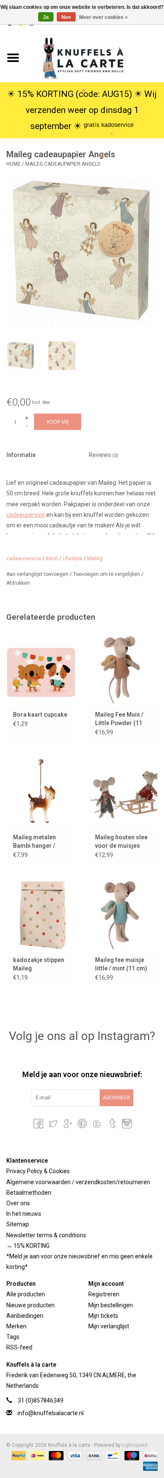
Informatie (21, 454)
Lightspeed (135, 1445)
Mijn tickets (103, 1315)
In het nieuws (23, 1213)
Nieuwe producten (30, 1305)
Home (13, 164)
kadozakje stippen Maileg (38, 964)
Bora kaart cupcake (40, 714)
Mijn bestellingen (110, 1305)
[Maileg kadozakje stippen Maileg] (41, 914)
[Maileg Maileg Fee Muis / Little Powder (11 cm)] (123, 669)
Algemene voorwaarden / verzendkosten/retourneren (78, 1182)
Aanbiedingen (24, 1315)
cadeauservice (25, 514)
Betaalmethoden (28, 1192)
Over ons (18, 1203)
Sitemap (17, 1224)
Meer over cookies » (103, 17)
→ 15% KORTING (28, 1245)
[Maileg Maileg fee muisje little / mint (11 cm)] (123, 914)
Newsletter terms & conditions (46, 1235)
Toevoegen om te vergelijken (107, 574)
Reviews (103, 454)
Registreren (103, 1294)
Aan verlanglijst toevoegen (38, 574)
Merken (16, 1326)
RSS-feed (19, 1347)
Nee (66, 17)
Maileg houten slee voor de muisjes (121, 841)
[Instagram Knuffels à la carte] (126, 1123)
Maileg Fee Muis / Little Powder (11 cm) (119, 719)
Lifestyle (72, 559)
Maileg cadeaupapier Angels (62, 164)
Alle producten (25, 1294)
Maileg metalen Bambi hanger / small (34, 842)
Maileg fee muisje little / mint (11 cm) (121, 964)
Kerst (52, 559)
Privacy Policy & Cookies (38, 1171)
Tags (12, 1336)
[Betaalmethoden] (17, 1456)
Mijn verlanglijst (108, 1326)
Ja (46, 17)
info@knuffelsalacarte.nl (51, 1413)
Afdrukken (18, 583)
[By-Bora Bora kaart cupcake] (41, 669)
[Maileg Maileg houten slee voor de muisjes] (123, 791)
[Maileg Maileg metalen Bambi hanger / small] (41, 791)
